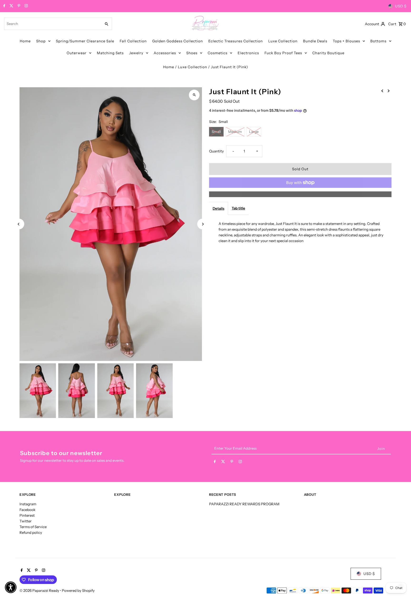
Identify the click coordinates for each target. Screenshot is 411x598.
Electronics (248, 53)
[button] (11, 587)
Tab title (238, 208)
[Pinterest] (18, 6)
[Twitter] (10, 6)
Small (216, 131)
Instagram (28, 504)
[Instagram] (25, 6)
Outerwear (77, 53)
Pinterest (27, 515)
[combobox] (52, 24)
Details (218, 208)
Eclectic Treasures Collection (235, 41)
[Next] (202, 224)
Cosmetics (217, 53)
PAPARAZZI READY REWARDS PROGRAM (244, 504)
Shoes (191, 53)
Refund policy (31, 532)
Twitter (26, 521)
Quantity (216, 151)
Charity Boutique (328, 53)
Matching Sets (110, 53)
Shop (41, 41)
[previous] (382, 90)
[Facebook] (3, 6)
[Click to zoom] (194, 95)
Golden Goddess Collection (177, 41)
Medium (235, 131)
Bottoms (378, 41)
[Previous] (19, 224)
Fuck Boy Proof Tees (283, 53)
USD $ (400, 6)
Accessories (165, 53)
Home (25, 41)
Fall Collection (133, 41)
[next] (388, 90)
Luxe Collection (283, 41)
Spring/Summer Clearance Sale (85, 41)
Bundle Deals (315, 41)
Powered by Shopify (78, 590)
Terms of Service (33, 527)
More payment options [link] (300, 194)
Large (254, 131)
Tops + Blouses (346, 41)
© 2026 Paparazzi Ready (40, 590)
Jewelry (136, 53)
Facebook (27, 509)
